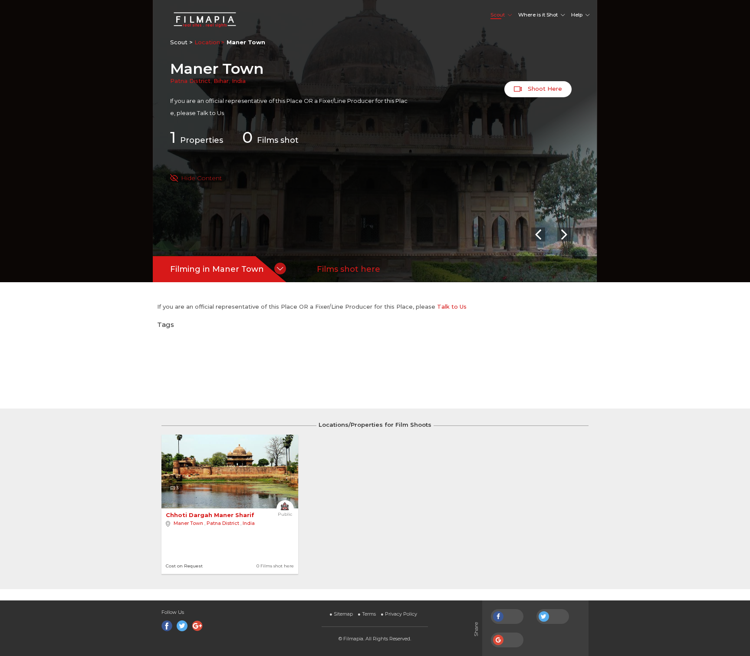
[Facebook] (166, 625)
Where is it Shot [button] (538, 15)
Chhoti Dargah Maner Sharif (211, 515)
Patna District (190, 80)
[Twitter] (182, 625)
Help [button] (576, 15)
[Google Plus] (197, 625)
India (239, 80)
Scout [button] (497, 15)
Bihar (221, 80)
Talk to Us (210, 112)
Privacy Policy (399, 614)
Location (207, 42)
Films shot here (348, 269)
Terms (367, 614)
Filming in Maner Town (217, 269)
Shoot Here (544, 88)
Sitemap (341, 614)
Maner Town (188, 523)
